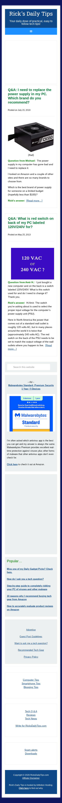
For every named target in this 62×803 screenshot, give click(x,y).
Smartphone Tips (31, 683)
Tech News (31, 718)
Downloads (31, 753)
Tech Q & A (31, 711)
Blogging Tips (31, 687)
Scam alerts (30, 749)
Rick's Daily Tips (31, 13)
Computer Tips (31, 679)
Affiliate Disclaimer (31, 778)
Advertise (31, 629)
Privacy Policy (31, 657)
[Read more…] (34, 200)
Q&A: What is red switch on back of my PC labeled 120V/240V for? (31, 223)
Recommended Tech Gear (31, 650)
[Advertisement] (31, 514)
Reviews (30, 715)
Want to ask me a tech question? (31, 643)
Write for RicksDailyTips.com (31, 725)
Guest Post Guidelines (31, 636)
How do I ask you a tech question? (25, 579)
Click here (24, 788)
